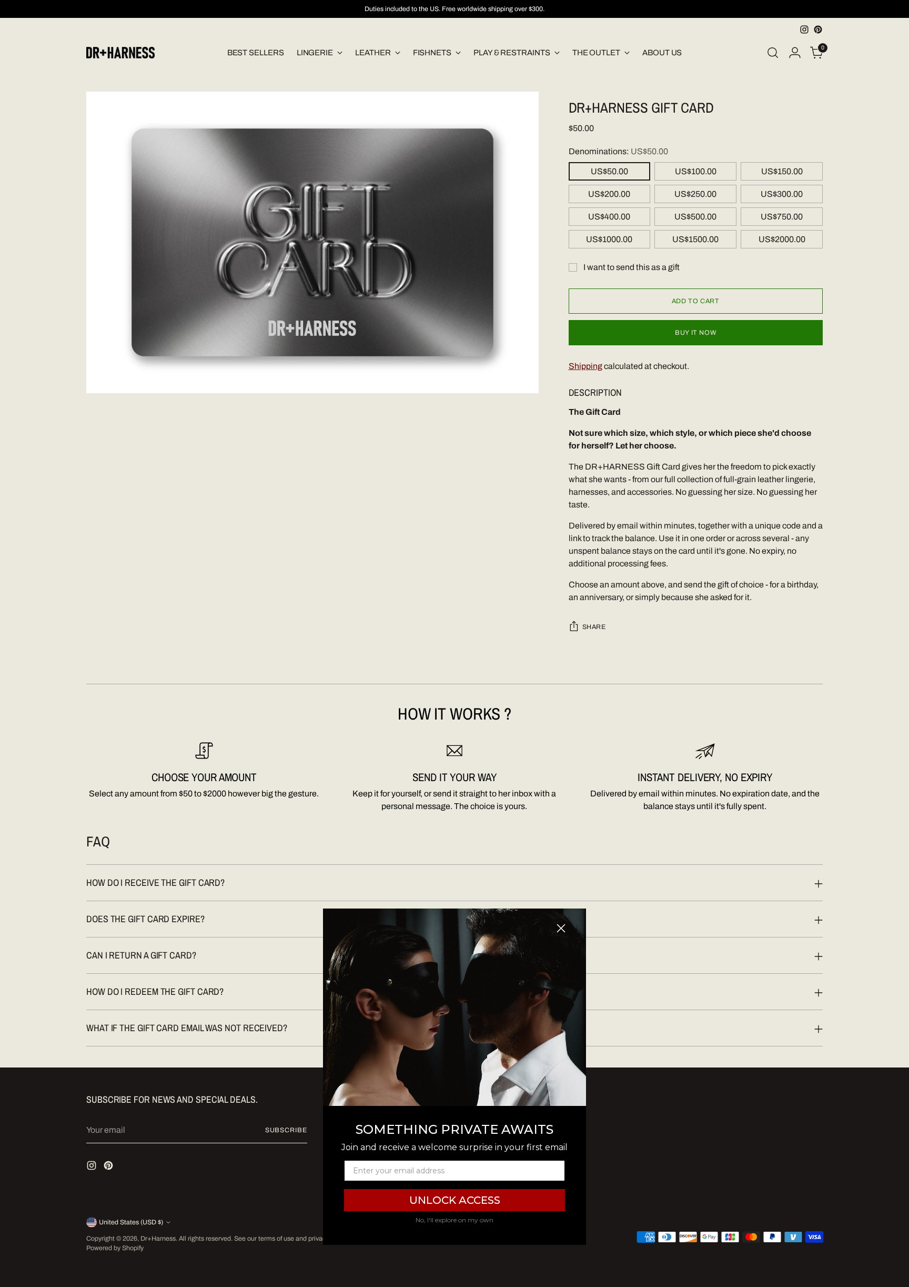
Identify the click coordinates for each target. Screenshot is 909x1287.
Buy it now (695, 332)
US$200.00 (609, 193)
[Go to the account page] (794, 52)
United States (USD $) (131, 1222)
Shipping (585, 366)
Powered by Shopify (115, 1248)
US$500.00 (695, 216)
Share (594, 627)
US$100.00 (695, 171)
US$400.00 (609, 216)
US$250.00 (695, 193)
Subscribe (286, 1130)
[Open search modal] (772, 52)
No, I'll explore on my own (454, 1220)
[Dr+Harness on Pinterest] (818, 29)
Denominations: (618, 151)
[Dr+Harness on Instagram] (804, 29)
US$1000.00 (609, 239)
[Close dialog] (561, 928)
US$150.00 (782, 171)
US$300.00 (782, 193)
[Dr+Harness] (120, 53)
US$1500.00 (695, 239)
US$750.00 (782, 216)
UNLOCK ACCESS (454, 1200)
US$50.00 (609, 171)
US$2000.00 (782, 239)
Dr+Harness (158, 1238)
